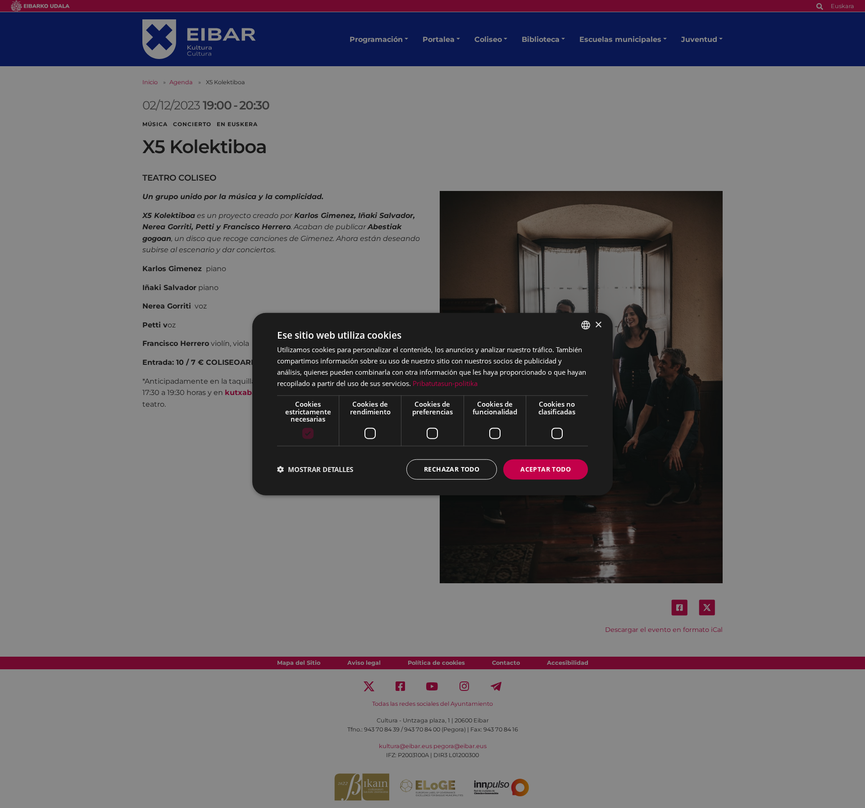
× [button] (598, 324)
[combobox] (585, 325)
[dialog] (432, 404)
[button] (315, 469)
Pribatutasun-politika (445, 382)
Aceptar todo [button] (545, 469)
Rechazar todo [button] (451, 469)
